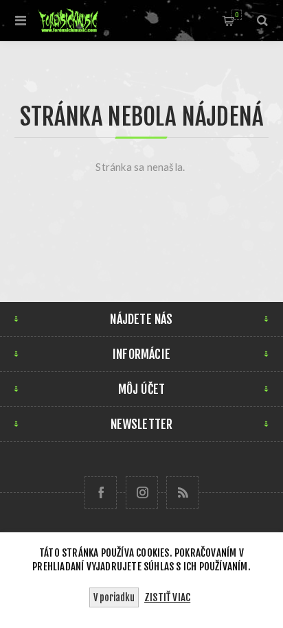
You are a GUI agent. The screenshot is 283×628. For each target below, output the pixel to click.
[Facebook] (100, 492)
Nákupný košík (236, 15)
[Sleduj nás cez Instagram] (142, 492)
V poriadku (114, 597)
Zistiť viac (167, 597)
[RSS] (182, 492)
